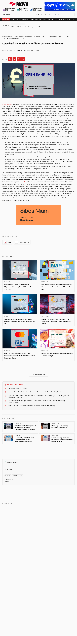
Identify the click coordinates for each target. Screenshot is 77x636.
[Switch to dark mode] (49, 14)
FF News (13, 27)
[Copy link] (23, 59)
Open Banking (22, 242)
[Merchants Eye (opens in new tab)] (8, 9)
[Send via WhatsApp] (19, 59)
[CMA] (7, 475)
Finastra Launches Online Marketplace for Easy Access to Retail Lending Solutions (36, 392)
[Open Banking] (17, 475)
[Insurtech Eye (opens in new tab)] (22, 9)
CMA (24, 182)
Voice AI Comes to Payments (18, 388)
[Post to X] (14, 59)
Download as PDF (39, 374)
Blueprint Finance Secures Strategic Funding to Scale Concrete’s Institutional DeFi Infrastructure (39, 19)
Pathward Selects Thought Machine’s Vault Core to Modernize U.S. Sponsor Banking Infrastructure (37, 401)
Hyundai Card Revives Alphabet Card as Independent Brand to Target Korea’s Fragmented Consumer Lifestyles (39, 396)
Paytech (20, 27)
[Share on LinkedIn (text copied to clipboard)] (10, 59)
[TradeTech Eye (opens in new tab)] (36, 9)
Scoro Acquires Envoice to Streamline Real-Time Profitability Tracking (32, 406)
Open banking (7, 104)
